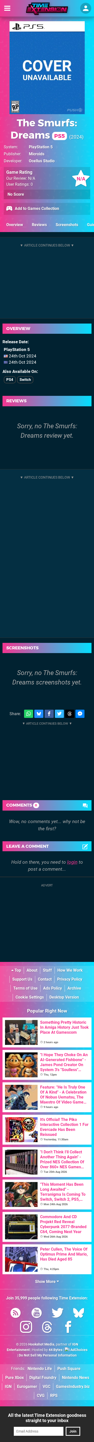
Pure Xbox (14, 1377)
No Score (16, 194)
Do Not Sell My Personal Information (48, 1355)
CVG (41, 1395)
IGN (8, 1386)
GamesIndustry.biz (73, 1386)
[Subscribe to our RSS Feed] (15, 1314)
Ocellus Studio (42, 161)
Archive (74, 988)
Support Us (22, 979)
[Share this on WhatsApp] (28, 714)
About (32, 970)
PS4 (9, 379)
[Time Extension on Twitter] (57, 1314)
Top (17, 970)
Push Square (68, 1368)
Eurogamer (27, 1386)
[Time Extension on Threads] (47, 1328)
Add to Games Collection (36, 208)
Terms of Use (25, 988)
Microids (36, 154)
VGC (46, 1386)
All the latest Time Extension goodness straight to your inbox (47, 1418)
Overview (14, 224)
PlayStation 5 (41, 147)
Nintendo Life (40, 1368)
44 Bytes (55, 1350)
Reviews (39, 224)
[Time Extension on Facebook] (68, 1328)
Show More (46, 1281)
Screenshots (67, 224)
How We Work (70, 970)
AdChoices (78, 1350)
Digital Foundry (42, 1377)
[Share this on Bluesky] (38, 714)
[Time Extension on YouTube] (36, 1314)
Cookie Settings (30, 997)
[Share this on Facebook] (49, 714)
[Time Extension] (47, 8)
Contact (45, 979)
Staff (47, 970)
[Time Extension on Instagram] (26, 1328)
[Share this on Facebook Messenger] (79, 714)
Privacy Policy (69, 979)
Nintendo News (75, 1377)
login (72, 862)
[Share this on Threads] (69, 714)
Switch (25, 379)
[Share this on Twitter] (59, 714)
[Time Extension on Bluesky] (78, 1314)
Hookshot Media (41, 1344)
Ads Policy (52, 988)
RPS (54, 1395)
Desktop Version (64, 997)
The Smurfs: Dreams (44, 129)
